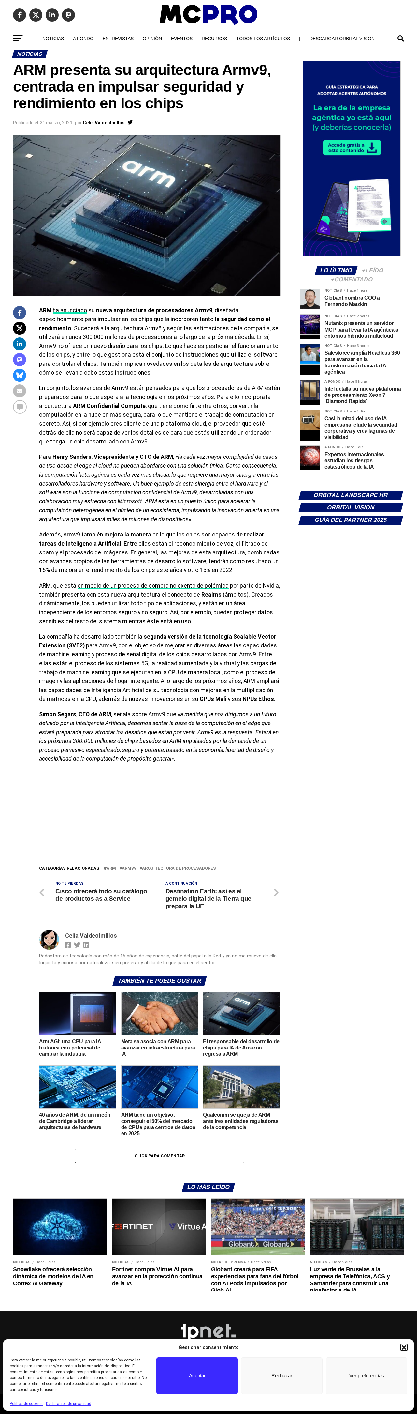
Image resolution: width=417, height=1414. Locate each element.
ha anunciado (70, 310)
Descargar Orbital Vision (342, 38)
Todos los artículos (263, 38)
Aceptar (197, 1375)
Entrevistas (118, 38)
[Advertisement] (159, 816)
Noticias (53, 38)
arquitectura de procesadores (179, 868)
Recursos (214, 38)
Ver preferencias (366, 1375)
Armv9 (129, 868)
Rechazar (281, 1375)
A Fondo (83, 38)
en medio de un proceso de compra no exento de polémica (153, 586)
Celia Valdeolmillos (104, 122)
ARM (111, 868)
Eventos (182, 38)
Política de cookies (26, 1403)
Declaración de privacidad (68, 1403)
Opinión (152, 38)
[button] (404, 1347)
